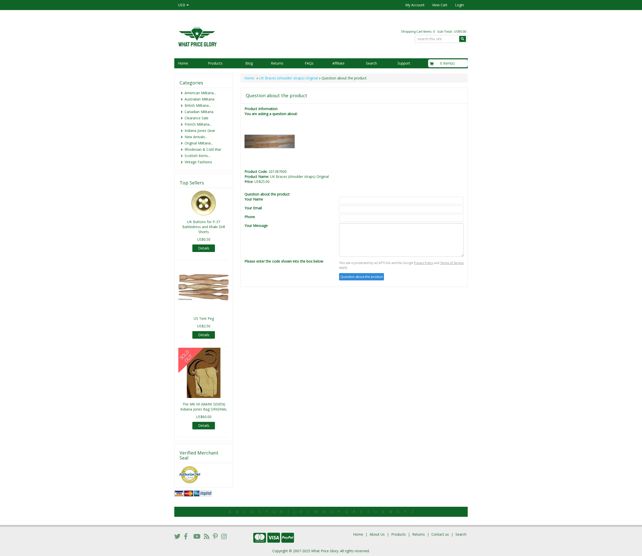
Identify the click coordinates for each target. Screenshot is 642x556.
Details (203, 248)
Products (215, 63)
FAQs (309, 63)
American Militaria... (200, 92)
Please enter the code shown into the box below (284, 261)
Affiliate (338, 63)
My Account (415, 5)
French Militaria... (198, 124)
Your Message (256, 225)
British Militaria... (198, 105)
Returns (277, 63)
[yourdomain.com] (245, 36)
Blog (249, 63)
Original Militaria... (199, 143)
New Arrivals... (196, 136)
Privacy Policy (423, 263)
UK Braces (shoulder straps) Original (288, 78)
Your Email (253, 208)
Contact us (440, 534)
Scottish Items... (197, 155)
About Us (377, 534)
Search (371, 63)
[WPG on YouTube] (196, 536)
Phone (250, 216)
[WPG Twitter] (177, 536)
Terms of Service (452, 263)
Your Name (254, 199)
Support (403, 63)
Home (183, 63)
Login (459, 5)
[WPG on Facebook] (185, 536)
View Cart (439, 5)
